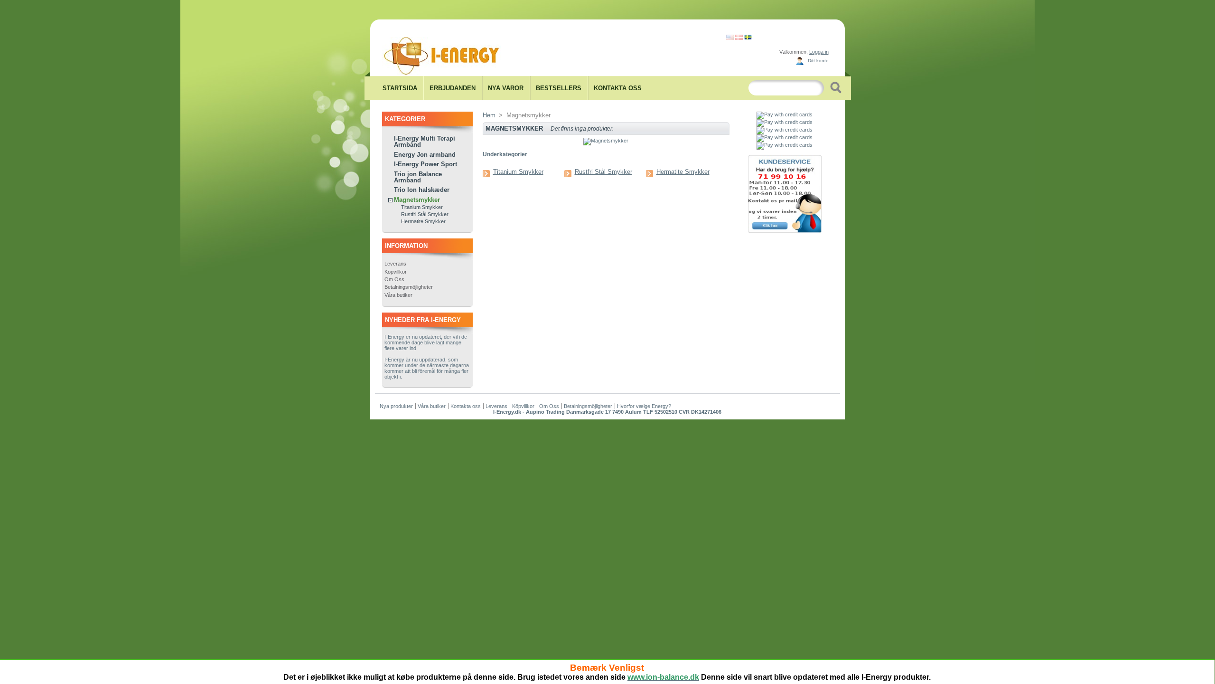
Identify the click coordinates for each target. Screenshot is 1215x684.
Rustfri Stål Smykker (425, 214)
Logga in (819, 52)
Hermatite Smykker (423, 221)
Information (406, 245)
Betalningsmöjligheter (408, 287)
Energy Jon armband (425, 154)
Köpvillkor (395, 272)
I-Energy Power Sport (425, 164)
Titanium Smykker (422, 207)
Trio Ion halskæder (421, 189)
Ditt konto (818, 60)
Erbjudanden (453, 88)
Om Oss (394, 279)
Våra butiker (398, 295)
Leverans (395, 263)
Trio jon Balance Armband (418, 177)
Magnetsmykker (417, 199)
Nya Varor (505, 88)
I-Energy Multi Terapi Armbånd (424, 141)
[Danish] (739, 38)
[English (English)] (730, 38)
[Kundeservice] (785, 231)
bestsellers (558, 88)
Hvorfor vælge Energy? (644, 406)
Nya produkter (396, 406)
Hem (489, 115)
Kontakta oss (618, 88)
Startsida (400, 88)
